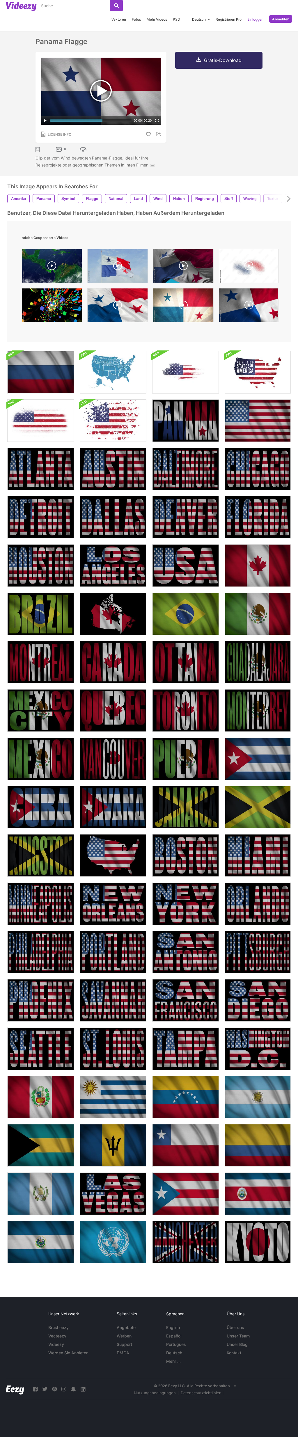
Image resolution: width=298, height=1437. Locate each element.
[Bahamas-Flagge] (40, 1145)
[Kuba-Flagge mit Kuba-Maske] (40, 807)
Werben (124, 1335)
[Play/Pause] (45, 120)
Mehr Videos (157, 19)
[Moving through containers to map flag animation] (52, 306)
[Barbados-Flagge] (113, 1145)
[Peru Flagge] (40, 1097)
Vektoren (118, 19)
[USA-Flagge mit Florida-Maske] (258, 517)
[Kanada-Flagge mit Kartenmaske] (113, 614)
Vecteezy (57, 1335)
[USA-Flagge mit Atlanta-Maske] (40, 469)
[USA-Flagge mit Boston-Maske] (185, 855)
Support (124, 1344)
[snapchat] (73, 1389)
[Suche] (116, 5)
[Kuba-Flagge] (258, 759)
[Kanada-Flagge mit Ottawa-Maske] (185, 662)
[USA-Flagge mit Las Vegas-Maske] (113, 1193)
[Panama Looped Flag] (248, 306)
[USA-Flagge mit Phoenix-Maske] (40, 1000)
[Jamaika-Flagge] (258, 807)
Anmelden (280, 19)
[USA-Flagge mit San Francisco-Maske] (185, 1000)
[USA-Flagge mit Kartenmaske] (113, 855)
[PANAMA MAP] (52, 267)
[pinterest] (54, 1389)
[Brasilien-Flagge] (185, 614)
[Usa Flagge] (258, 420)
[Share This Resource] (159, 134)
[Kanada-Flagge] (258, 565)
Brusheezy (58, 1327)
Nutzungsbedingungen (155, 1392)
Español (173, 1335)
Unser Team (238, 1335)
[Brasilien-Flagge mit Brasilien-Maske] (40, 614)
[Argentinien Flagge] (258, 1097)
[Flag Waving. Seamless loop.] (118, 306)
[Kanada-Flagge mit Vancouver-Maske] (113, 759)
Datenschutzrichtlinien (201, 1392)
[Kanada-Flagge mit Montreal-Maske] (40, 662)
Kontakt (234, 1352)
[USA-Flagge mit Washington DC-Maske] (258, 1048)
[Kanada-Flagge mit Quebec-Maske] (113, 710)
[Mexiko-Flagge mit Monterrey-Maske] (258, 710)
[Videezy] (21, 6)
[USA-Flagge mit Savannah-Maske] (113, 1000)
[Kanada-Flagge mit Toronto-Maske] (185, 710)
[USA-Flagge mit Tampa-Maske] (185, 1048)
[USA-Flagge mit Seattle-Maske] (40, 1048)
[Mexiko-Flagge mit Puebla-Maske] (185, 759)
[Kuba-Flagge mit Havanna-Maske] (113, 807)
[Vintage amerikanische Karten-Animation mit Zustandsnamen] (113, 372)
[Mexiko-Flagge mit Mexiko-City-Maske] (40, 710)
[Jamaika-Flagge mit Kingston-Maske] (40, 855)
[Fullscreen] (157, 120)
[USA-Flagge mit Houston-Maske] (40, 565)
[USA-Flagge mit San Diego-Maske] (258, 1000)
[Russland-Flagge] (40, 372)
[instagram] (63, 1389)
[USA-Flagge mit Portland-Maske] (113, 952)
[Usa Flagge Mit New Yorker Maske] (185, 904)
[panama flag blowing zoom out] (118, 267)
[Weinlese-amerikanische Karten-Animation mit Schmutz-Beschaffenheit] (185, 372)
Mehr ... (173, 1361)
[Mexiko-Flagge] (258, 614)
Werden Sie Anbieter (68, 1352)
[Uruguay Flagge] (113, 1097)
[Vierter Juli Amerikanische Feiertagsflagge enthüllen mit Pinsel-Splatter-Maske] (113, 420)
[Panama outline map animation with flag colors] (248, 267)
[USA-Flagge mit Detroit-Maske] (40, 517)
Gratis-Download (223, 60)
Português (176, 1344)
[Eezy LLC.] (15, 1389)
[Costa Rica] (258, 1193)
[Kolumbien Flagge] (258, 1145)
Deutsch (174, 1352)
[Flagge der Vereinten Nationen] (113, 1242)
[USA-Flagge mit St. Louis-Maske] (113, 1048)
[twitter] (44, 1389)
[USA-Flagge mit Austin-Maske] (113, 469)
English (173, 1327)
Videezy (56, 1344)
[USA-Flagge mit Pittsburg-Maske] (258, 952)
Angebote (126, 1327)
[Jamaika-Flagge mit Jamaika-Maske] (185, 807)
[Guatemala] (40, 1193)
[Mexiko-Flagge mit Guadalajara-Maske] (258, 662)
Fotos (136, 19)
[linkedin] (83, 1389)
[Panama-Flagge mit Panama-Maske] (185, 420)
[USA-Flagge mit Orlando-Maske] (258, 904)
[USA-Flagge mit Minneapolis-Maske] (40, 904)
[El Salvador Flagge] (40, 1242)
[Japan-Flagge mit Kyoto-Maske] (258, 1242)
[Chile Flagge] (185, 1145)
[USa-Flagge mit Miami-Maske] (258, 855)
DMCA (123, 1352)
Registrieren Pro (229, 19)
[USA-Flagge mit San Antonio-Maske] (185, 952)
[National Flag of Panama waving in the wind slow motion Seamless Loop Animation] (183, 267)
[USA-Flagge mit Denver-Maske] (185, 517)
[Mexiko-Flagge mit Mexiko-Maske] (40, 759)
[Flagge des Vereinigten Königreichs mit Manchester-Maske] (185, 1242)
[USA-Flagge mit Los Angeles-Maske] (113, 565)
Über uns (235, 1327)
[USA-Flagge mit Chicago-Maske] (258, 469)
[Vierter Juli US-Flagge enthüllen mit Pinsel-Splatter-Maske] (40, 420)
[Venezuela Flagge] (185, 1097)
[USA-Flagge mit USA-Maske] (185, 565)
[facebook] (35, 1389)
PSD (176, 19)
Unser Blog (237, 1344)
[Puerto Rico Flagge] (185, 1193)
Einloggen (255, 19)
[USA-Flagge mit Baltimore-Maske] (185, 469)
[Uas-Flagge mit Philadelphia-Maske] (40, 952)
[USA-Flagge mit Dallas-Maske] (113, 517)
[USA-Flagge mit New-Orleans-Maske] (113, 904)
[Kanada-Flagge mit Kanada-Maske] (113, 662)
